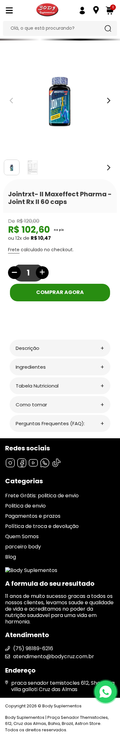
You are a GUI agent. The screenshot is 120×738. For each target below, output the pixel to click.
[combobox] (55, 28)
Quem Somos (22, 536)
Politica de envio (25, 505)
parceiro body (23, 546)
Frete (14, 249)
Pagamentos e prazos (32, 516)
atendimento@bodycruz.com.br (53, 656)
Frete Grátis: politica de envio (42, 495)
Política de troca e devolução (42, 526)
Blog (10, 557)
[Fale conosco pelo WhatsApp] (105, 692)
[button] (60, 348)
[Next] (108, 167)
